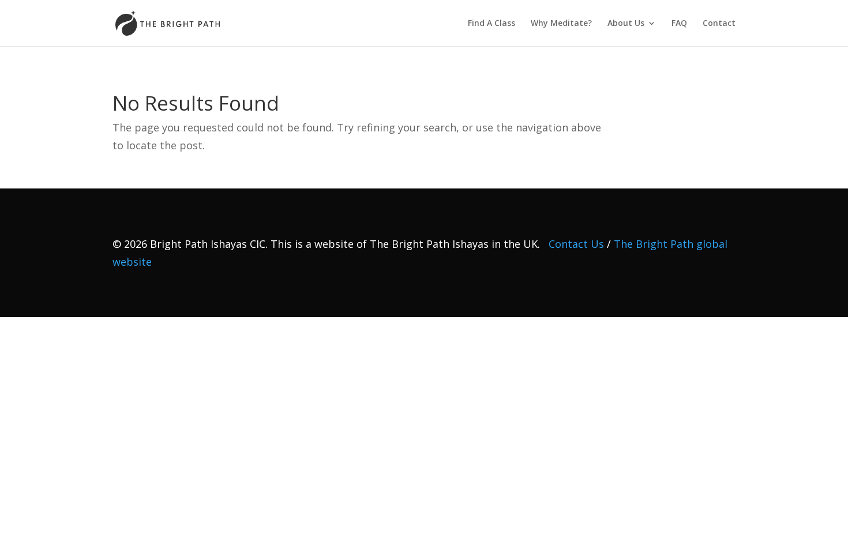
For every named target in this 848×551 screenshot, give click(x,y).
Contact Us (576, 244)
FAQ (679, 23)
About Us (625, 23)
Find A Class (491, 23)
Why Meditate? (561, 23)
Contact (719, 23)
